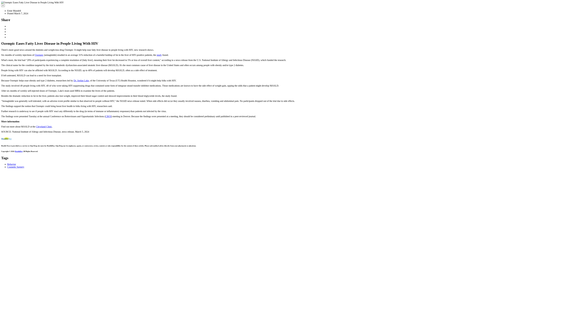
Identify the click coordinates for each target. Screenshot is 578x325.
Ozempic (39, 55)
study (159, 55)
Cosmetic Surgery (15, 167)
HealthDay (19, 151)
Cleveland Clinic (44, 126)
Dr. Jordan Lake (81, 80)
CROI (108, 116)
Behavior (11, 164)
